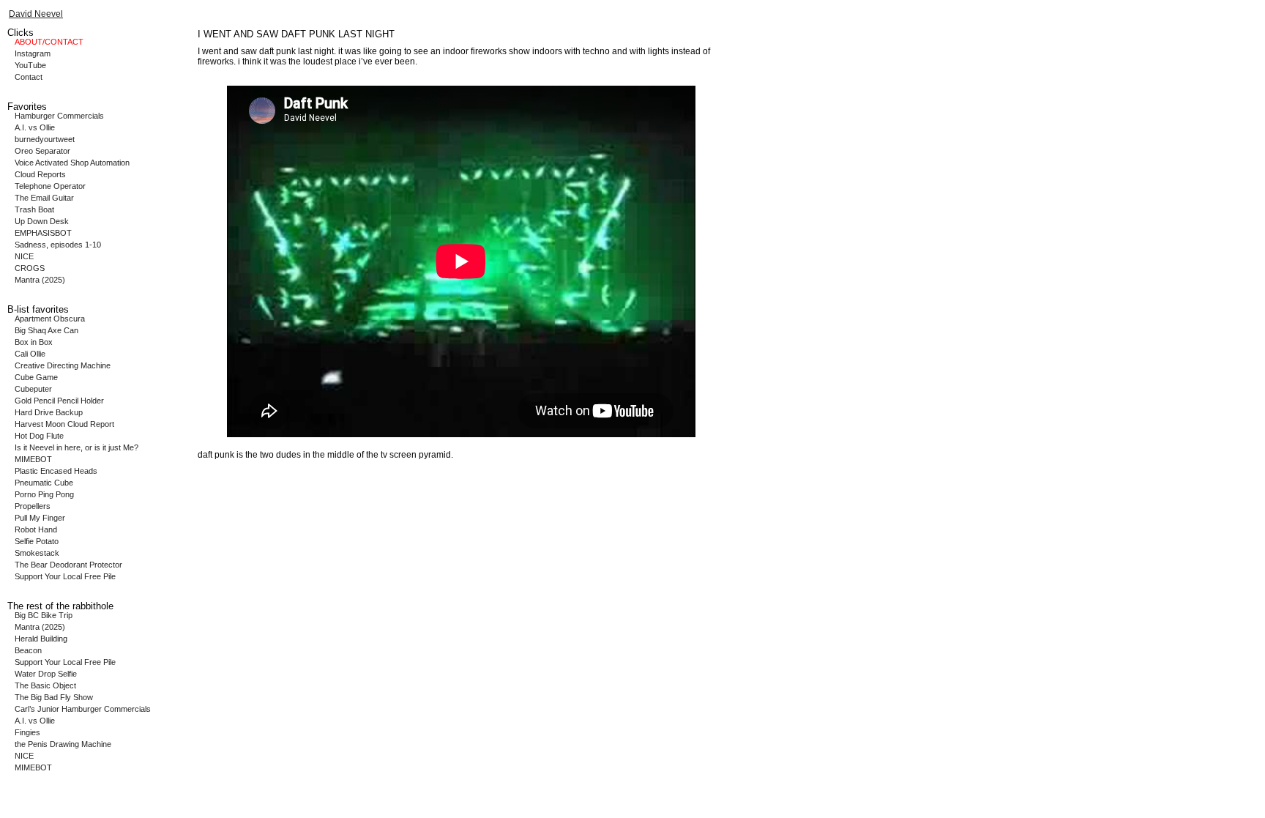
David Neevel (36, 14)
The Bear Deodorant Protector (68, 564)
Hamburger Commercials (59, 115)
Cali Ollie (30, 353)
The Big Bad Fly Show (54, 697)
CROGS (30, 268)
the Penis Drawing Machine (63, 744)
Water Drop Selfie (46, 673)
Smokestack (37, 553)
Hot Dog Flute (39, 435)
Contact (28, 76)
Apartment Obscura (50, 318)
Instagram (33, 53)
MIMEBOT (33, 459)
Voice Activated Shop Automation (72, 162)
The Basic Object (45, 685)
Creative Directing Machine (63, 365)
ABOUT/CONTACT (49, 41)
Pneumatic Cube (44, 482)
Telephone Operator (50, 186)
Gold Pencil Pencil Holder (59, 400)
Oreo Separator (42, 150)
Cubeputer (33, 388)
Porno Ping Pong (44, 494)
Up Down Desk (42, 221)
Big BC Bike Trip (43, 615)
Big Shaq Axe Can (46, 330)
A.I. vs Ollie (35, 127)
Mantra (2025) (40, 279)
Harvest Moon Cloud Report (64, 424)
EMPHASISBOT (43, 232)
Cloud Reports (40, 174)
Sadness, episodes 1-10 (58, 244)
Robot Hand (36, 529)
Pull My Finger (40, 517)
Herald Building (41, 638)
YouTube (30, 65)
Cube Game (36, 377)
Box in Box (34, 342)
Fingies (27, 732)
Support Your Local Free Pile (65, 576)
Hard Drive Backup (49, 412)
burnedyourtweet (45, 139)
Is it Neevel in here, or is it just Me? (76, 447)
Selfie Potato (37, 541)
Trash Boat (34, 209)
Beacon (28, 650)
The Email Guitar (44, 197)
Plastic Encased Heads (56, 470)
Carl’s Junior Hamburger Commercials (83, 708)
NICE (24, 256)
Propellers (33, 506)
